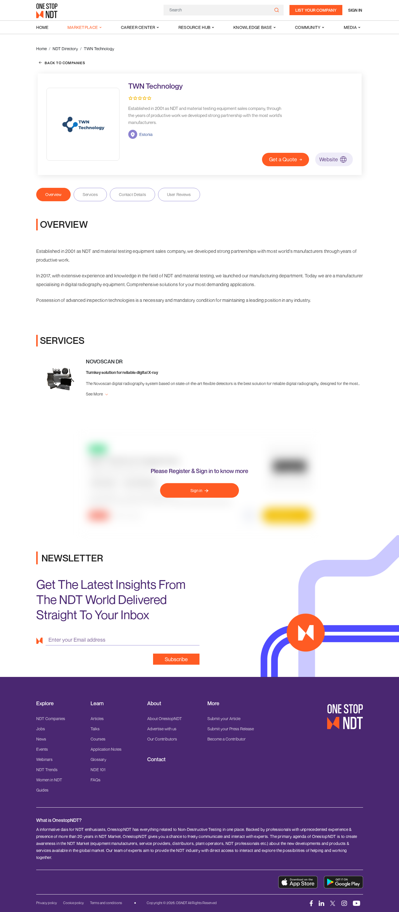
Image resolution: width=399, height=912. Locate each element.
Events (42, 749)
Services (90, 194)
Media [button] (350, 27)
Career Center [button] (138, 27)
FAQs (95, 779)
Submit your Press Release (230, 728)
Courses (98, 738)
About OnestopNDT (164, 718)
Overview (53, 194)
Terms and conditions (106, 903)
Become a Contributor (226, 738)
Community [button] (308, 27)
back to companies (65, 63)
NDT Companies (50, 718)
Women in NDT (49, 779)
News (41, 738)
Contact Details (132, 194)
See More (95, 393)
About (154, 703)
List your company (315, 10)
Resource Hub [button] (194, 27)
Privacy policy (46, 903)
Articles (97, 718)
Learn (97, 703)
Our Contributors (162, 738)
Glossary (98, 759)
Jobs (40, 728)
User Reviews (179, 194)
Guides (42, 789)
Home (42, 27)
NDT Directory (65, 48)
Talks (95, 728)
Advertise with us (161, 728)
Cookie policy (73, 903)
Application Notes (106, 749)
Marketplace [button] (82, 27)
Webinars (44, 759)
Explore (45, 703)
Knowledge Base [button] (252, 27)
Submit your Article (223, 718)
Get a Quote (283, 159)
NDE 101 (98, 769)
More (213, 703)
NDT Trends (47, 769)
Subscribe (176, 659)
